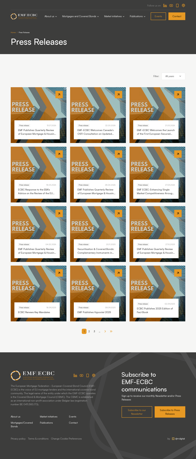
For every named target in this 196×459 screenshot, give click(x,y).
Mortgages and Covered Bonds (79, 16)
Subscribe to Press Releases (170, 412)
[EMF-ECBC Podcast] (183, 5)
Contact (176, 16)
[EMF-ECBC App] (177, 5)
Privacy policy (18, 438)
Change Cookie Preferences (66, 438)
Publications (136, 16)
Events (158, 16)
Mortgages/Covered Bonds (22, 424)
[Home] (24, 16)
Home (13, 32)
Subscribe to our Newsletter (137, 412)
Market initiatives (113, 16)
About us (50, 16)
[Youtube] (171, 5)
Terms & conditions (38, 438)
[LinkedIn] (165, 5)
